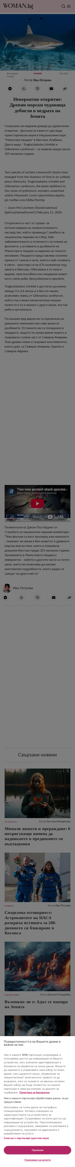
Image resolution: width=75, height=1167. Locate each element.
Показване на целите (37, 1159)
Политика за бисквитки (34, 1092)
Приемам (37, 1150)
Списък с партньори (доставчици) (26, 1138)
